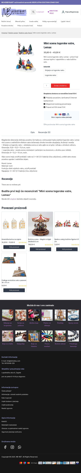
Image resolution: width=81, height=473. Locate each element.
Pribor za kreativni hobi (25, 26)
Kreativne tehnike (7, 26)
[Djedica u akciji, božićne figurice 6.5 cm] (67, 224)
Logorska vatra (50, 75)
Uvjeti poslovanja (7, 405)
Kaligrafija (21, 344)
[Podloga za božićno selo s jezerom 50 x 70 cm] (14, 265)
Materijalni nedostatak (9, 425)
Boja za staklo (7, 344)
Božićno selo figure (25, 33)
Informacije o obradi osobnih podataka (15, 394)
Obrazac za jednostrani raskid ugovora (15, 428)
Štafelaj (60, 323)
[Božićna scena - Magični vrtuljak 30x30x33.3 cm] (40, 224)
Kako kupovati (6, 398)
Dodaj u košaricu (60, 86)
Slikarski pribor (20, 21)
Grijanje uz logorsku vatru (54, 70)
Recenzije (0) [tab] (44, 132)
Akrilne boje (33, 323)
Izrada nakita (33, 21)
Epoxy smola (73, 323)
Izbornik (47, 67)
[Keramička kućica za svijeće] (14, 224)
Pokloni (39, 26)
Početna (4, 33)
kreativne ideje (54, 12)
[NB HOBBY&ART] (14, 12)
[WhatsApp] (19, 447)
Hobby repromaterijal (49, 21)
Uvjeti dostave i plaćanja (10, 401)
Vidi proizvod (14, 247)
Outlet (41, 12)
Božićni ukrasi (6, 21)
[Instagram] (12, 447)
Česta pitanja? (6, 391)
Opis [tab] (33, 132)
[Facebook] (5, 447)
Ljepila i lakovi (65, 21)
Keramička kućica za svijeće (11, 239)
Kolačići (4, 421)
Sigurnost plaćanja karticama (12, 432)
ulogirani (13, 199)
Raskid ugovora (7, 408)
